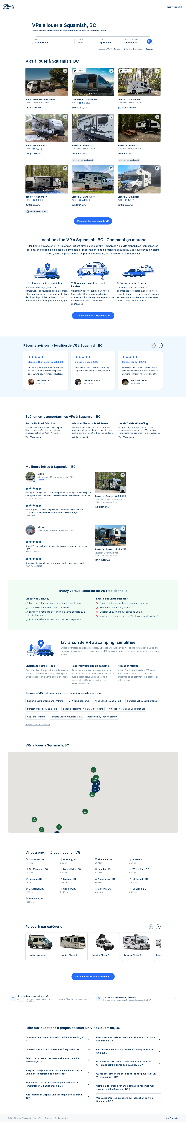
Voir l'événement (33, 437)
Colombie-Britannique (133, 49)
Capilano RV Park (36, 716)
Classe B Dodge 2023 (86, 362)
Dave (40, 473)
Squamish (150, 49)
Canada (117, 49)
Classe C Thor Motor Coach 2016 (46, 362)
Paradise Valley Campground (142, 701)
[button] (53, 41)
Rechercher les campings (37, 724)
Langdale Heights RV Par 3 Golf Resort (83, 708)
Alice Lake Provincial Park (108, 701)
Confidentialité (61, 1118)
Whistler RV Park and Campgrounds (127, 708)
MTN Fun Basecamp (79, 701)
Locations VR (104, 49)
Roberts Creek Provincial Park (66, 716)
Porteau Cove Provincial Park (42, 708)
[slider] (82, 102)
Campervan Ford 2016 (134, 362)
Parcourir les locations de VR (93, 221)
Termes (48, 1118)
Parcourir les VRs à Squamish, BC (93, 976)
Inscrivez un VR (174, 7)
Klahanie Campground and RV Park (45, 701)
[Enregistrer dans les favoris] (65, 71)
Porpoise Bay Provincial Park (102, 716)
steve (41, 527)
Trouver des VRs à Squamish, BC (93, 315)
